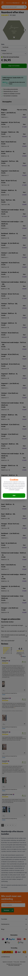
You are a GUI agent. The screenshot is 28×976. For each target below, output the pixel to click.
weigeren (17, 489)
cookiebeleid (12, 489)
